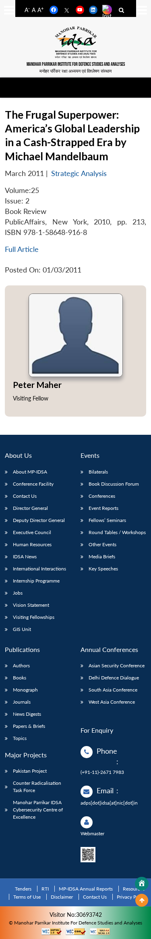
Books (19, 678)
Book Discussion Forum (114, 484)
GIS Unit (22, 629)
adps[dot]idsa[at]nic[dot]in (109, 803)
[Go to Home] (142, 884)
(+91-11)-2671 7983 (102, 772)
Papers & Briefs (29, 726)
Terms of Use (27, 897)
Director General (30, 508)
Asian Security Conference (117, 665)
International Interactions (39, 569)
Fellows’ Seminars (107, 520)
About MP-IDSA (30, 472)
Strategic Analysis (79, 173)
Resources (134, 889)
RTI (45, 889)
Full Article (22, 249)
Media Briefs (102, 556)
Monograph (25, 690)
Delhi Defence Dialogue (114, 678)
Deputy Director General (39, 520)
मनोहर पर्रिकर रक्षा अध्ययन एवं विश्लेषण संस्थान (75, 70)
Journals (22, 702)
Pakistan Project (30, 771)
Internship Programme (36, 581)
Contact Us (25, 496)
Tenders (23, 889)
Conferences (102, 496)
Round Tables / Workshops (117, 532)
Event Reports (103, 508)
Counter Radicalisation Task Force (37, 786)
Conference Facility (33, 484)
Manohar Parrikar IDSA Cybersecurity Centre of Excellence (38, 809)
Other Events (102, 544)
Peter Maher (37, 384)
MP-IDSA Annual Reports (86, 889)
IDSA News (25, 556)
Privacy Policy (131, 897)
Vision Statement (31, 605)
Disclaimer (62, 897)
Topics (20, 738)
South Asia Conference (113, 690)
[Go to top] (141, 900)
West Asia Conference (112, 702)
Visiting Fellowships (33, 617)
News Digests (27, 714)
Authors (21, 665)
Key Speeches (103, 569)
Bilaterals (98, 472)
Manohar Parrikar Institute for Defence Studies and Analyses (76, 64)
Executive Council (32, 532)
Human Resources (32, 544)
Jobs (18, 593)
